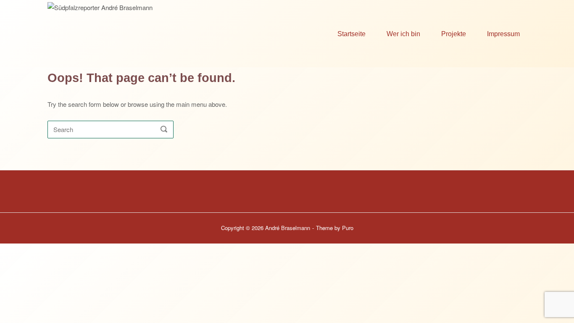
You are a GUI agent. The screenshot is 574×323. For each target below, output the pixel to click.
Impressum (503, 33)
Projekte (453, 33)
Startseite (351, 33)
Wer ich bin (403, 33)
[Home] (134, 32)
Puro (347, 228)
